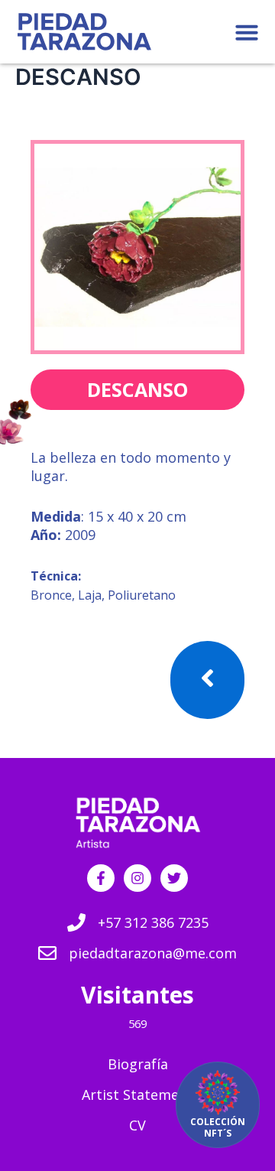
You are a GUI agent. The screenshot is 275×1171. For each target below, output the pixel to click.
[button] (246, 32)
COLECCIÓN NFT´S (217, 1127)
